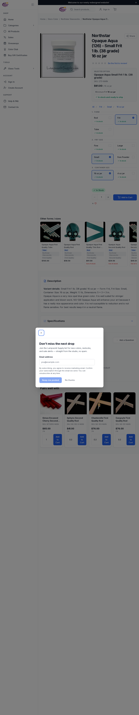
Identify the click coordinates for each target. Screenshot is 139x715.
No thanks (70, 380)
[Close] (41, 332)
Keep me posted (50, 380)
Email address (46, 357)
